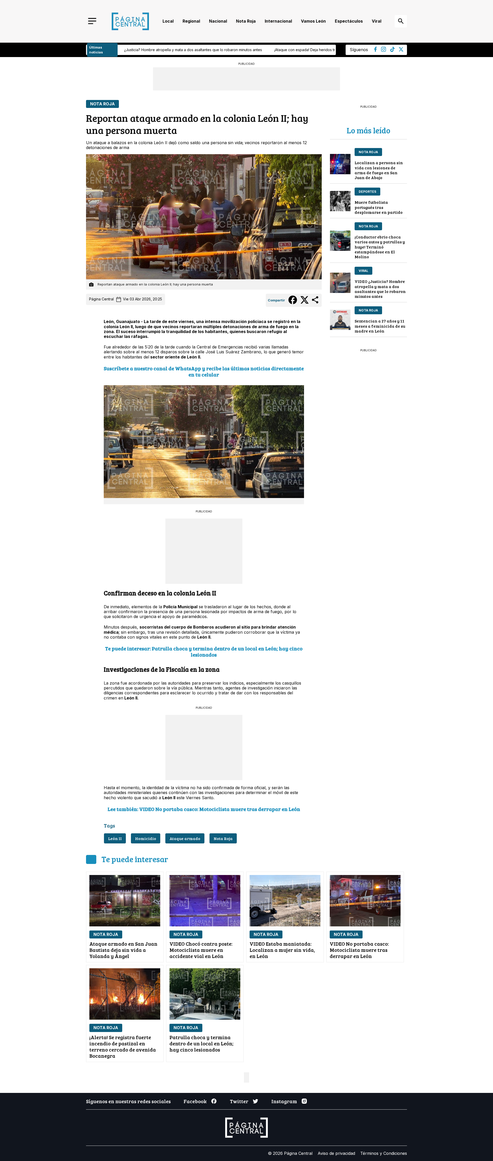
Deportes (367, 192)
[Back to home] (130, 21)
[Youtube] (383, 50)
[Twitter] (401, 50)
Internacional (278, 21)
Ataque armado (184, 838)
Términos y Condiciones (383, 1153)
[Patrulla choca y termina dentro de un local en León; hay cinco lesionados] (204, 994)
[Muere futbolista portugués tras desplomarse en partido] (340, 201)
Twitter (239, 1101)
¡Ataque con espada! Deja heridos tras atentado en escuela (203, 50)
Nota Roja (246, 21)
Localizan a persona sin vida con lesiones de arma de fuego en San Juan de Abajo (379, 170)
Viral (376, 21)
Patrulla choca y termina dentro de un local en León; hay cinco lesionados (201, 1043)
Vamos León (313, 21)
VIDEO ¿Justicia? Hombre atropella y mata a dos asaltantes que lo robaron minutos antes (380, 289)
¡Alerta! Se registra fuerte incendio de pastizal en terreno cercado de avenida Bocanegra (122, 1046)
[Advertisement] (203, 551)
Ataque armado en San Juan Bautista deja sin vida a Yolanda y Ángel (123, 950)
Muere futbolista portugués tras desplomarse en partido (379, 207)
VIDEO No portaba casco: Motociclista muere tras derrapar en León (359, 950)
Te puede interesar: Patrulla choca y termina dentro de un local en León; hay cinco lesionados (203, 651)
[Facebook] (375, 50)
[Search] (401, 21)
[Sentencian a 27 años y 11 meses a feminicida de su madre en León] (340, 320)
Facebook (195, 1101)
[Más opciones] (315, 303)
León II (115, 838)
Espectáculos (349, 21)
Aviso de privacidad (336, 1153)
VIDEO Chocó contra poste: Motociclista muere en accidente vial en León (200, 950)
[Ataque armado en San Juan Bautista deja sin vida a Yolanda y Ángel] (124, 900)
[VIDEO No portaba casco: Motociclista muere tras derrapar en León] (365, 900)
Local (168, 21)
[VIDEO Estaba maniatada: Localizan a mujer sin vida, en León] (285, 900)
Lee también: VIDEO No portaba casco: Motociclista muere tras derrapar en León (204, 809)
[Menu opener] (92, 21)
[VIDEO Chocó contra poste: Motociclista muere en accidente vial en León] (204, 900)
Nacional (218, 21)
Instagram (284, 1101)
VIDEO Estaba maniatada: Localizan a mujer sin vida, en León (282, 950)
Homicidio (145, 838)
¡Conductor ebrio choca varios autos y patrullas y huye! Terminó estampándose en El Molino (380, 246)
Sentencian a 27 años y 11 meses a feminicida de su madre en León (380, 325)
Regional (191, 21)
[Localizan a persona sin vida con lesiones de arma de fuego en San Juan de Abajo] (340, 164)
